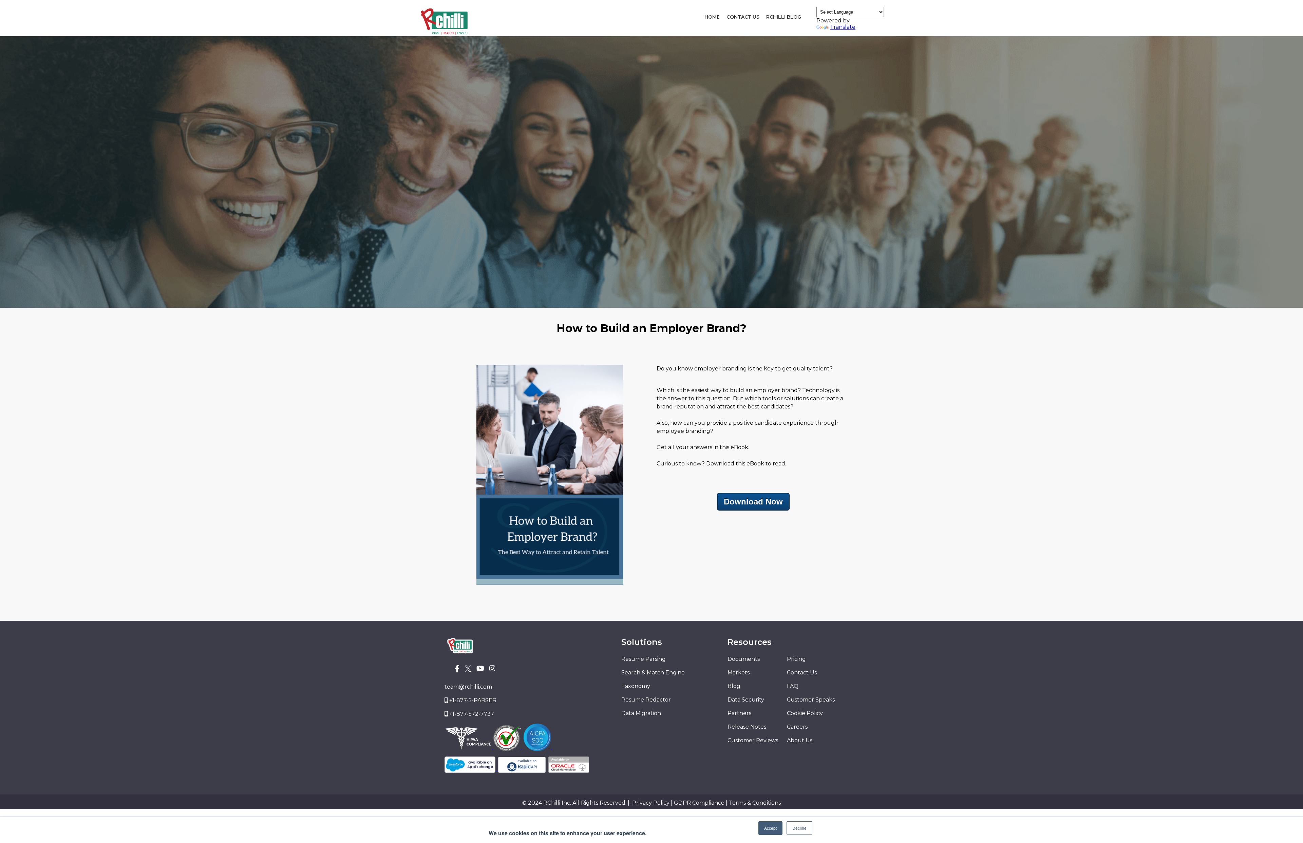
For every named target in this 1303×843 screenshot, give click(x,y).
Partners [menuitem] (739, 713)
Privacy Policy (651, 803)
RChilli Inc (556, 803)
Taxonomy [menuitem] (635, 686)
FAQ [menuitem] (792, 686)
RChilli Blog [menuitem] (783, 17)
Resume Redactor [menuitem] (646, 699)
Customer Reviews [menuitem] (753, 740)
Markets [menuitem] (739, 672)
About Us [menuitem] (799, 740)
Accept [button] (770, 828)
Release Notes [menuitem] (747, 727)
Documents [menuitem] (744, 659)
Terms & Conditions (755, 803)
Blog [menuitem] (734, 686)
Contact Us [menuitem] (742, 17)
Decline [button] (799, 828)
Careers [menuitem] (797, 727)
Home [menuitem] (712, 17)
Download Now (753, 501)
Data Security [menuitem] (746, 699)
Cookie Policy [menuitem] (805, 713)
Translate (842, 27)
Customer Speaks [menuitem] (811, 699)
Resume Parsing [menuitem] (643, 659)
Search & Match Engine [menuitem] (653, 672)
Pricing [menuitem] (796, 659)
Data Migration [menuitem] (641, 713)
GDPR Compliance (699, 803)
